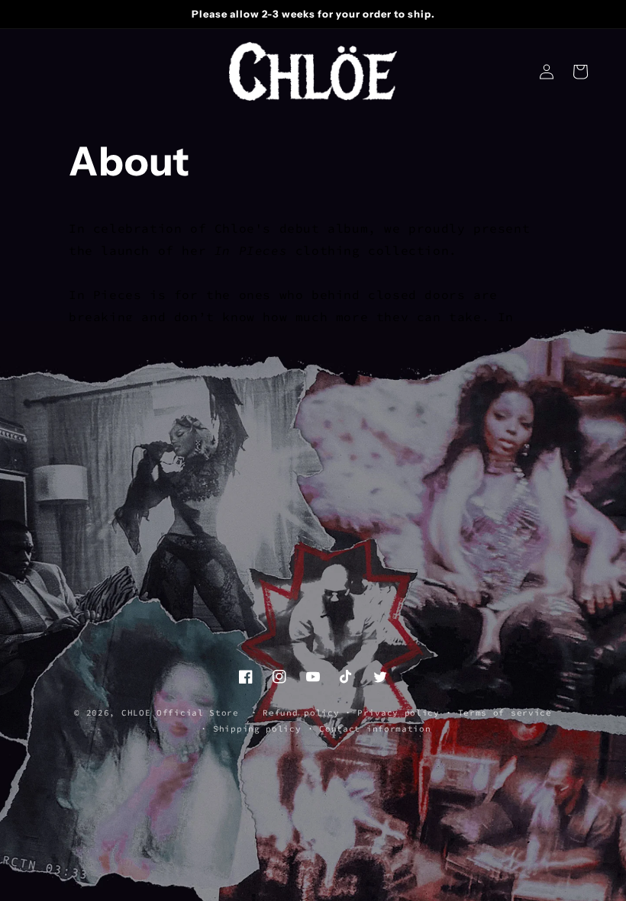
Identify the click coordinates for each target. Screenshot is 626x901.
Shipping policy (257, 728)
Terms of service (505, 712)
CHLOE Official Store (180, 712)
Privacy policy (398, 712)
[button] (580, 71)
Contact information (375, 728)
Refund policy (301, 712)
